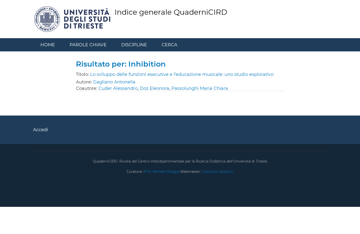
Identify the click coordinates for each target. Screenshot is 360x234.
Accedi (40, 129)
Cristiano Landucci (218, 171)
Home (47, 44)
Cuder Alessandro (118, 88)
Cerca (169, 44)
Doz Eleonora (154, 88)
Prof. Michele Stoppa (161, 171)
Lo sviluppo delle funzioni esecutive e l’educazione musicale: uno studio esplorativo (182, 74)
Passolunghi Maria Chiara (199, 88)
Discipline (134, 44)
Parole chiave (88, 44)
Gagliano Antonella (114, 82)
